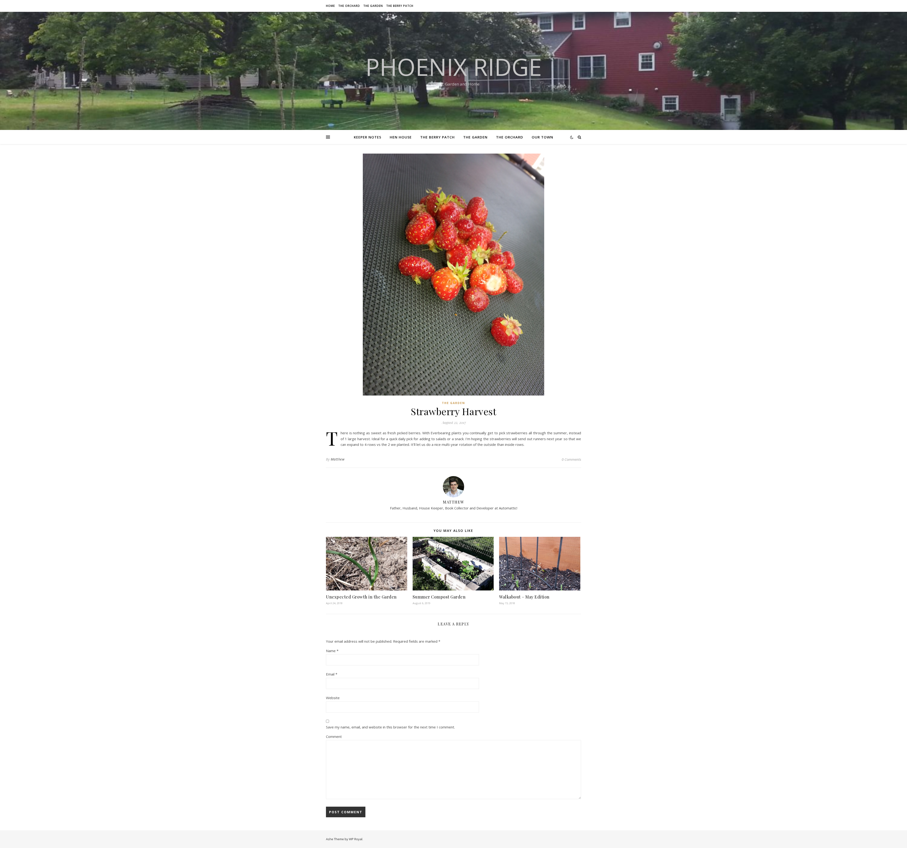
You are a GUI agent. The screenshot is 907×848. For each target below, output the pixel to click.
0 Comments (571, 459)
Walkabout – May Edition (524, 597)
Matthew (338, 459)
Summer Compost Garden (439, 597)
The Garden (373, 6)
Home (330, 6)
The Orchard (349, 6)
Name (332, 650)
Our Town (542, 137)
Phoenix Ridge (453, 66)
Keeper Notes (367, 137)
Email (331, 674)
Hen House (401, 137)
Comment (334, 736)
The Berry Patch (399, 6)
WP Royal (355, 839)
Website (333, 697)
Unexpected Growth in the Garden (361, 597)
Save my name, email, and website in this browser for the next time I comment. (390, 727)
